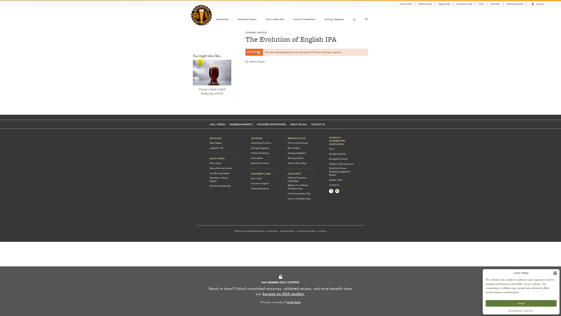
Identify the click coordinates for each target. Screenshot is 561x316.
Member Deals (425, 3)
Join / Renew (217, 124)
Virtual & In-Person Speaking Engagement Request (339, 171)
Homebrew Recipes (247, 19)
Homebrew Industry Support (219, 179)
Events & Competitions (304, 19)
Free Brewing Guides (219, 173)
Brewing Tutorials (295, 158)
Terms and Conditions (287, 231)
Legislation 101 (217, 148)
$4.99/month (296, 271)
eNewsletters (257, 158)
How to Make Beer (275, 19)
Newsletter (495, 3)
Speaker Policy (336, 179)
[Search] (366, 18)
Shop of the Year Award (221, 168)
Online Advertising (260, 152)
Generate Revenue (260, 188)
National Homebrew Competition (297, 179)
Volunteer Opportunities (271, 124)
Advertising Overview (261, 142)
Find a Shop (215, 163)
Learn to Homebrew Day (299, 198)
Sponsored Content (260, 163)
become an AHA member (283, 293)
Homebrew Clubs (464, 3)
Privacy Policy (528, 310)
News (332, 148)
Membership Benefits (241, 124)
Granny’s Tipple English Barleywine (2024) (212, 91)
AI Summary (322, 231)
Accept (521, 303)
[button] (555, 273)
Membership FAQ (514, 3)
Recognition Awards (338, 158)
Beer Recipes (294, 148)
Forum (481, 3)
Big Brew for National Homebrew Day (298, 187)
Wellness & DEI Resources (341, 163)
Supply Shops (444, 3)
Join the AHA (406, 3)
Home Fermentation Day (299, 193)
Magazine (334, 19)
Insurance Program (260, 183)
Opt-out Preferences (515, 310)
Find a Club (256, 178)
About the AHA (298, 124)
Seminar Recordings (297, 163)
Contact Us (318, 124)
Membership (222, 19)
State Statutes (216, 142)
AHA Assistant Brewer (298, 142)
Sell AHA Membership (220, 185)
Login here (294, 302)
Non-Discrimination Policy (306, 231)
